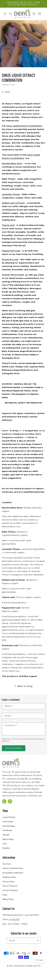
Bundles (6, 848)
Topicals (6, 835)
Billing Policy (8, 899)
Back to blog (25, 686)
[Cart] (39, 14)
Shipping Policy (9, 877)
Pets (5, 844)
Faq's (5, 895)
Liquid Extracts (9, 817)
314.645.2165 (14, 919)
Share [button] (7, 92)
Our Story (7, 864)
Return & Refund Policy (13, 868)
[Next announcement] (43, 3)
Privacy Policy (9, 881)
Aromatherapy (9, 826)
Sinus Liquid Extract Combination (24, 126)
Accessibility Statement (13, 873)
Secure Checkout (10, 890)
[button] (5, 14)
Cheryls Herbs (19, 966)
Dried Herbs (8, 822)
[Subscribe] (38, 941)
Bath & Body (8, 839)
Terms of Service (10, 886)
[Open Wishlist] (34, 14)
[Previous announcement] (3, 3)
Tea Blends (7, 830)
